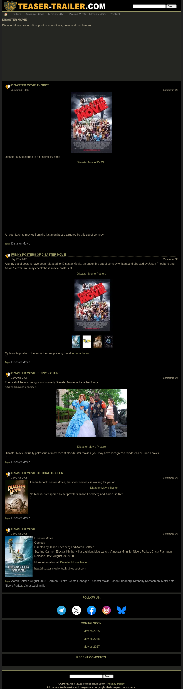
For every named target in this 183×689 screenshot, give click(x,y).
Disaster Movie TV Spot (30, 85)
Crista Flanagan (79, 581)
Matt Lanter (168, 581)
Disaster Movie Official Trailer (37, 473)
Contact (115, 14)
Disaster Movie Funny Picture (35, 373)
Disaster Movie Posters (91, 273)
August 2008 (38, 581)
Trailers (16, 14)
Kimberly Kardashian (146, 581)
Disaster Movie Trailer (104, 487)
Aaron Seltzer (20, 581)
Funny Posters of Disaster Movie (38, 254)
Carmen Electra (57, 581)
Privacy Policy (116, 683)
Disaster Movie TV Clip (91, 162)
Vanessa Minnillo (34, 585)
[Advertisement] (91, 54)
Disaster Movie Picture (91, 446)
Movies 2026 (77, 14)
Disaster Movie (20, 243)
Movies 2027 (97, 14)
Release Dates (34, 14)
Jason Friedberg (121, 581)
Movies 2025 (56, 14)
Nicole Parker (13, 585)
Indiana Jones (80, 353)
